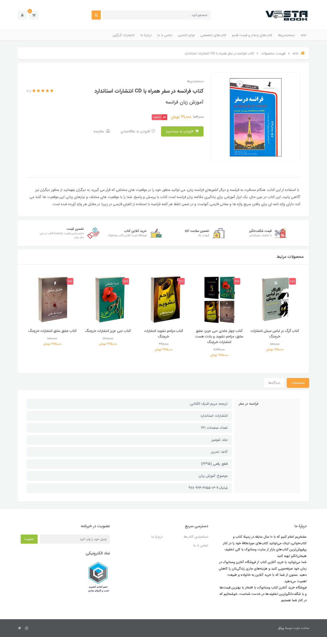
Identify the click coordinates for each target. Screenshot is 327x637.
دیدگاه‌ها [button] (274, 383)
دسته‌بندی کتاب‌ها (196, 536)
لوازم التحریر (186, 35)
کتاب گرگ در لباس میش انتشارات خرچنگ (275, 333)
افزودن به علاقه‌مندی (136, 131)
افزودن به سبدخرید (180, 131)
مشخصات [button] (298, 383)
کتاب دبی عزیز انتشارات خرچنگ (108, 331)
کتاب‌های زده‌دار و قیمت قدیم (252, 35)
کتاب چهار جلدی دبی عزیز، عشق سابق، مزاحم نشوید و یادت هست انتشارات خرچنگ (219, 336)
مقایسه (99, 131)
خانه (303, 35)
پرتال (281, 628)
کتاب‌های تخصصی (213, 35)
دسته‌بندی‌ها (286, 35)
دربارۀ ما (145, 35)
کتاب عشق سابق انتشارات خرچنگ (52, 331)
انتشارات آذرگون (124, 35)
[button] (33, 15)
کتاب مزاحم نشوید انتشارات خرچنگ (163, 333)
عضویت (29, 539)
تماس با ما (164, 35)
